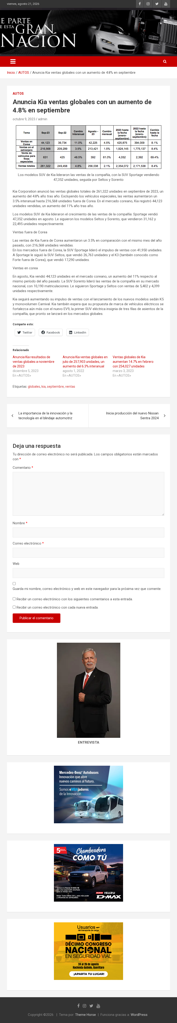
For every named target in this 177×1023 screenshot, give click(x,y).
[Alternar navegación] (13, 61)
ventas (70, 386)
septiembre (55, 386)
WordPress (139, 1015)
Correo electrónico (28, 543)
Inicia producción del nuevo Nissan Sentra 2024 (132, 415)
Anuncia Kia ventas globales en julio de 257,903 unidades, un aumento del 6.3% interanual (85, 361)
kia (43, 386)
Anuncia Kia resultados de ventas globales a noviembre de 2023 (33, 361)
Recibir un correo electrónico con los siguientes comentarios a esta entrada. (75, 599)
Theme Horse (85, 1015)
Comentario (23, 468)
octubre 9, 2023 (24, 119)
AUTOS (18, 93)
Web (16, 564)
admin (42, 119)
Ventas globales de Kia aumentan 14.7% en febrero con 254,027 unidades (133, 361)
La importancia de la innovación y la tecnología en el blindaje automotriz (45, 415)
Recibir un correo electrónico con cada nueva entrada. (57, 607)
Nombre (20, 523)
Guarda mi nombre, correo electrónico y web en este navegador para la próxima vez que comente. (87, 589)
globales (34, 386)
